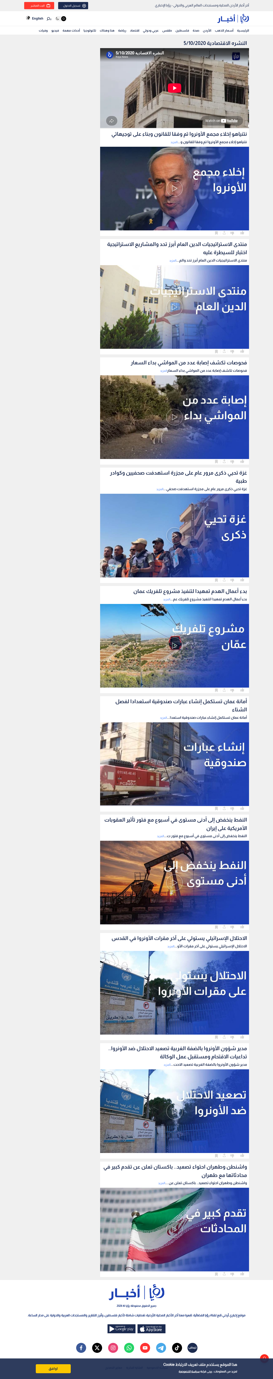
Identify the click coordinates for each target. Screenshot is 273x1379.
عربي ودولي (151, 30)
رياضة (122, 30)
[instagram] (113, 1348)
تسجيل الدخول (71, 5)
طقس (167, 30)
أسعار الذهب (224, 30)
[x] (97, 1348)
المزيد (173, 142)
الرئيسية (243, 30)
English (37, 18)
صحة (196, 30)
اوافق (53, 1369)
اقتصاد (134, 30)
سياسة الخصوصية (189, 1371)
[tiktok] (177, 1348)
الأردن (207, 30)
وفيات (43, 30)
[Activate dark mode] (61, 19)
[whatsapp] (129, 1348)
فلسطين (182, 30)
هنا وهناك (107, 30)
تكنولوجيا (90, 30)
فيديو (55, 30)
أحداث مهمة (71, 30)
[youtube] (145, 1348)
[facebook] (81, 1348)
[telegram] (161, 1348)
